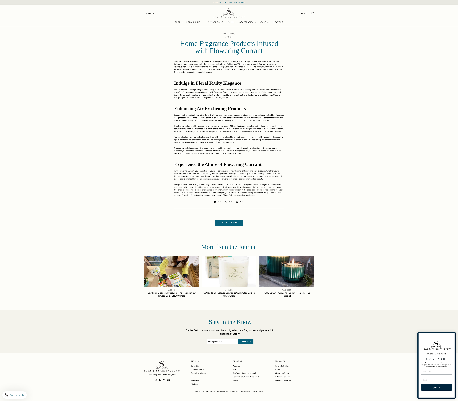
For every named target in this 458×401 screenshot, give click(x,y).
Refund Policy (245, 391)
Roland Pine (193, 22)
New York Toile (214, 22)
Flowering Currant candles (242, 126)
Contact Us (195, 366)
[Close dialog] (452, 335)
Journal (231, 34)
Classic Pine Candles (282, 373)
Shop (178, 22)
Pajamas (231, 22)
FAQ (192, 377)
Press (235, 369)
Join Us (436, 387)
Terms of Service (222, 391)
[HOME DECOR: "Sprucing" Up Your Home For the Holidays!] (286, 271)
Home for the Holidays (283, 380)
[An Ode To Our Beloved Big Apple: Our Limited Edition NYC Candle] (229, 271)
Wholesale (194, 384)
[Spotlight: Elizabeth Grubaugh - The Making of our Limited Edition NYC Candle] (171, 271)
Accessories (246, 22)
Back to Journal (231, 223)
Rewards (278, 22)
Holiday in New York (282, 377)
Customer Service (197, 369)
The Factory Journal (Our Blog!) (244, 373)
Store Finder (195, 380)
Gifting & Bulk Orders (198, 373)
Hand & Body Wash (282, 366)
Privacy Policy (234, 391)
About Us (265, 22)
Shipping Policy (258, 391)
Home (225, 34)
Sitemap (236, 380)
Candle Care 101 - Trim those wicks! (246, 377)
